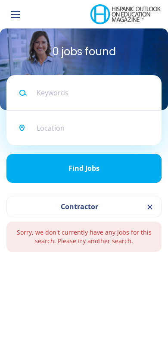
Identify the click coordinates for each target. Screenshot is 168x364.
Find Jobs (84, 168)
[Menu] (15, 14)
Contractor (79, 206)
